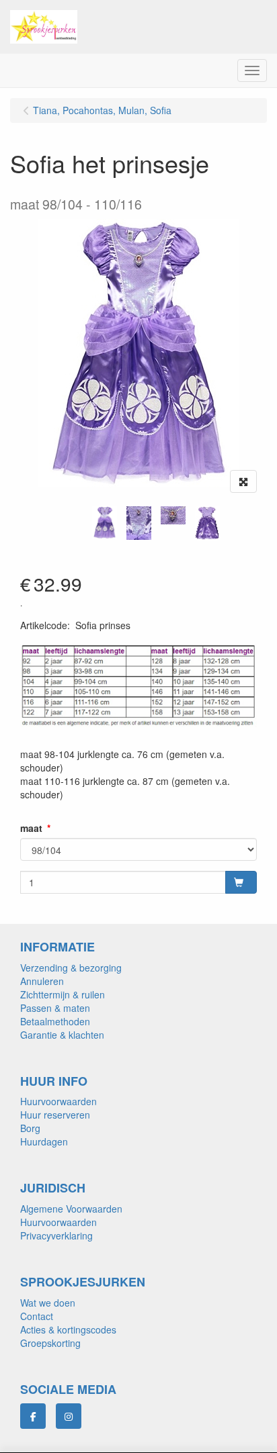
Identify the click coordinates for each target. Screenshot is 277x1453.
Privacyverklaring (56, 1235)
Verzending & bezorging (71, 967)
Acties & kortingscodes (68, 1329)
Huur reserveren (55, 1114)
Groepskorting (50, 1343)
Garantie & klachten (62, 1034)
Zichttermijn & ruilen (62, 994)
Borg (30, 1128)
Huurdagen (44, 1141)
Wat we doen (47, 1302)
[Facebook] (33, 1416)
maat (31, 828)
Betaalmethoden (55, 1021)
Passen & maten (55, 1008)
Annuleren (42, 981)
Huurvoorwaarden (58, 1101)
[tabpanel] (104, 523)
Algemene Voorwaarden (71, 1208)
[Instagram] (68, 1416)
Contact (36, 1316)
